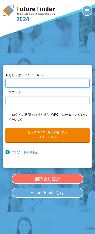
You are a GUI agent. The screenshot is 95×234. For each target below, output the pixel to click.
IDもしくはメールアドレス (24, 75)
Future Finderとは (47, 192)
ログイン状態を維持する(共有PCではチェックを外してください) (46, 117)
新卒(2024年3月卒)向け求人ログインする (48, 134)
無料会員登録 (47, 179)
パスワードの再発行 (25, 152)
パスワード (13, 92)
